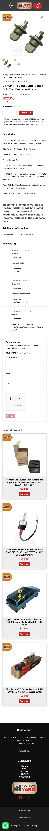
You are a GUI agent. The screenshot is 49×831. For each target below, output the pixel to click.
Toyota (11, 75)
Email (8, 383)
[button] (42, 17)
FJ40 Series (19, 75)
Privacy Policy (24, 810)
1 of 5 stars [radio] (20, 353)
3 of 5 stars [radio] (25, 353)
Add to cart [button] (24, 494)
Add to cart (26, 113)
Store (24, 771)
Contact (24, 777)
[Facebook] (20, 798)
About (24, 774)
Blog (24, 768)
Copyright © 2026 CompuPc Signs (24, 826)
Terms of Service (24, 818)
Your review (12, 357)
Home (5, 75)
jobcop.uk (15, 271)
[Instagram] (28, 798)
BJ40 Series (7, 81)
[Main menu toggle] (11, 5)
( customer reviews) (21, 94)
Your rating (12, 353)
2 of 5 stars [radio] (22, 353)
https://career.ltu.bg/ (19, 302)
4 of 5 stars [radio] (28, 353)
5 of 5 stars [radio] (30, 353)
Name (8, 373)
